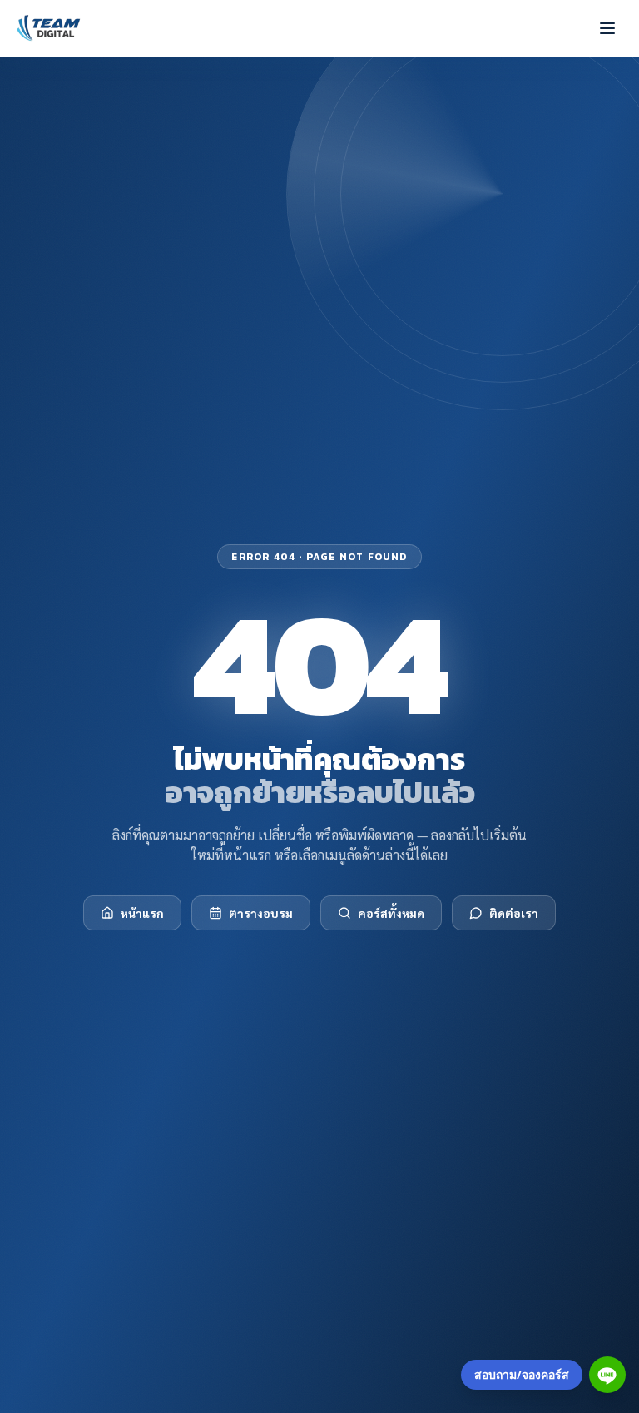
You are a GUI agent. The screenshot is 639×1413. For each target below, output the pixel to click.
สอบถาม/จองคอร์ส (521, 1374)
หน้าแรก (142, 912)
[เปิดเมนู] (607, 28)
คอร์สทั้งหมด (391, 912)
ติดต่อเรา (513, 912)
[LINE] (607, 1374)
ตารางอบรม (261, 912)
